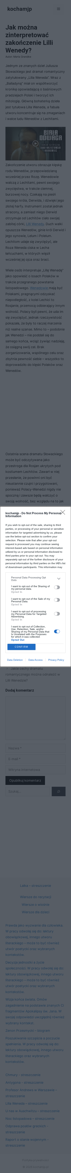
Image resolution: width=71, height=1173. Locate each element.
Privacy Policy (56, 659)
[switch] (57, 587)
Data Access (35, 659)
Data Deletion (15, 659)
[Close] (63, 513)
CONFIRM (21, 646)
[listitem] (35, 578)
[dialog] (35, 586)
